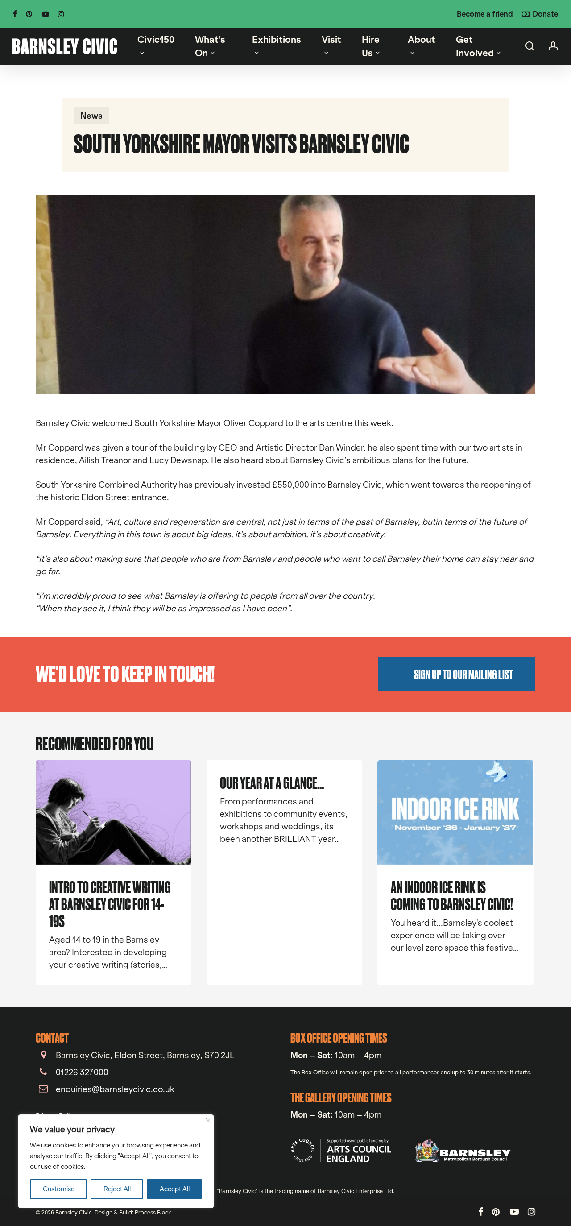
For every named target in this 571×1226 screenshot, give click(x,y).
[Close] (208, 1120)
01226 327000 (82, 1072)
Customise (58, 1189)
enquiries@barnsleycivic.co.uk (115, 1089)
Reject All (117, 1189)
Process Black (153, 1212)
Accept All (175, 1189)
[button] (456, 673)
